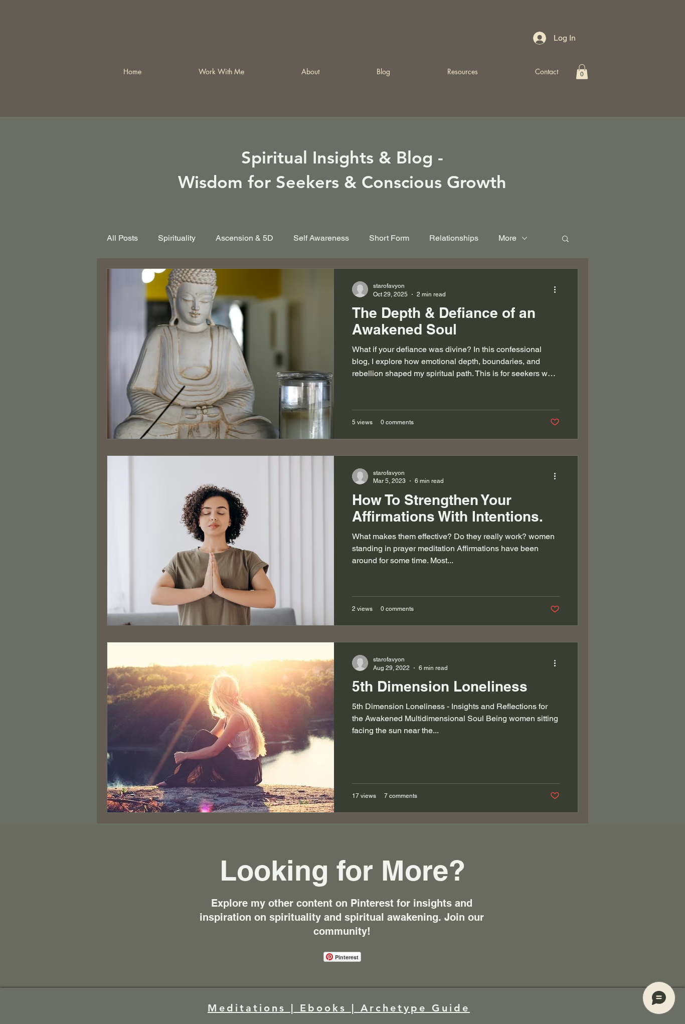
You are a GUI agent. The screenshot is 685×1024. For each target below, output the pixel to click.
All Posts (122, 238)
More (507, 238)
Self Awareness (321, 238)
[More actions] (558, 289)
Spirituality (177, 238)
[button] (565, 239)
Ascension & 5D (244, 238)
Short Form (389, 238)
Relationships (453, 238)
